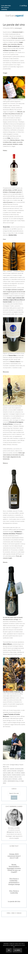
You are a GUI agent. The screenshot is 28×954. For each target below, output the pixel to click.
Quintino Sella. (13, 235)
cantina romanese (11, 770)
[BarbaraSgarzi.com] (14, 16)
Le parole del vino (14, 24)
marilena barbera (16, 774)
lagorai (4, 774)
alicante (12, 768)
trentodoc (14, 779)
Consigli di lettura (14, 764)
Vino (7, 766)
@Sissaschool (10, 832)
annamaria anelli (19, 768)
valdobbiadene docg (12, 781)
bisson (4, 770)
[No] (26, 948)
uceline (20, 779)
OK (9, 950)
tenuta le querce (7, 779)
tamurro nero (17, 777)
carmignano (20, 770)
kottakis (23, 772)
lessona (9, 774)
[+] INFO (17, 950)
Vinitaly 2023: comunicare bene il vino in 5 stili (14, 856)
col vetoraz (17, 772)
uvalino (5, 781)
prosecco (11, 777)
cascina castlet (7, 772)
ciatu (12, 772)
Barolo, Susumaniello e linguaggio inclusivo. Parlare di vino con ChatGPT (14, 868)
